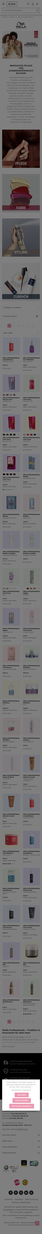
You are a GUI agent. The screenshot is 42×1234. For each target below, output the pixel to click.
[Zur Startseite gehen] (11, 4)
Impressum (26, 1090)
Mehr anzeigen (8, 1046)
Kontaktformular (21, 1129)
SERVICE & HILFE (31, 1199)
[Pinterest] (16, 1192)
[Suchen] (37, 10)
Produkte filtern (10, 316)
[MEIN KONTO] (33, 4)
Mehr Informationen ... (24, 1087)
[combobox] (18, 10)
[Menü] (4, 4)
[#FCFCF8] (24, 588)
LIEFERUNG (8, 1199)
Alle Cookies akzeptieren (21, 1106)
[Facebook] (11, 1192)
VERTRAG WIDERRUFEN (21, 1202)
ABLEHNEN (21, 1095)
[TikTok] (31, 1192)
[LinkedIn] (26, 1192)
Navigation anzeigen (12, 307)
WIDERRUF (19, 1199)
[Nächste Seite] (32, 326)
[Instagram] (21, 1192)
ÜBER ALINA (7, 1141)
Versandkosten (9, 1210)
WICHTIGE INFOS (9, 1135)
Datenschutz (16, 1090)
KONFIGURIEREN (21, 1100)
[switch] (14, 1171)
